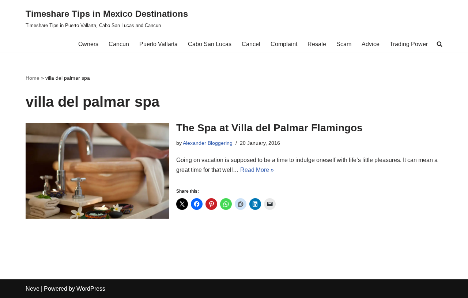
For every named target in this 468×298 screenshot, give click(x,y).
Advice (371, 44)
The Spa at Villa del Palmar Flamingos (269, 127)
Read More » (257, 170)
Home (32, 78)
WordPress (90, 289)
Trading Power (409, 44)
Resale (316, 44)
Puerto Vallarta (158, 44)
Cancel (251, 44)
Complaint (284, 44)
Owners (88, 44)
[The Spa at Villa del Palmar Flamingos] (97, 170)
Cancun (119, 44)
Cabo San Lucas (209, 44)
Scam (343, 44)
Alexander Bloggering (208, 143)
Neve (32, 289)
